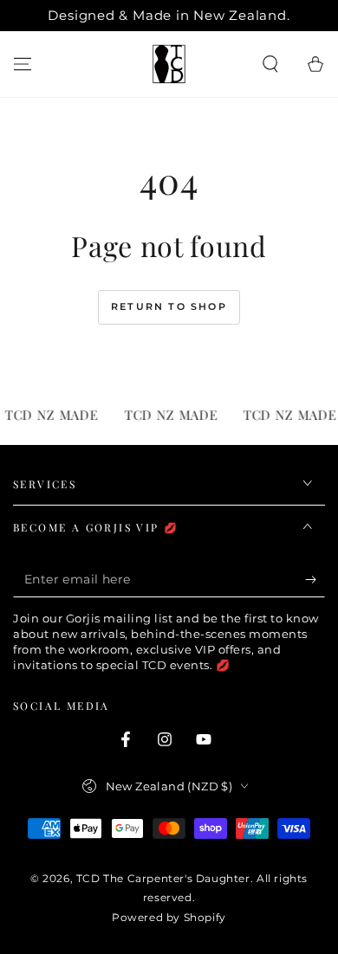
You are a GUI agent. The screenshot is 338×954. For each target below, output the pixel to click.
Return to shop (169, 306)
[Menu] (22, 64)
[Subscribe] (315, 580)
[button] (270, 64)
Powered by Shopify (169, 917)
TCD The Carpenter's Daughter (163, 878)
